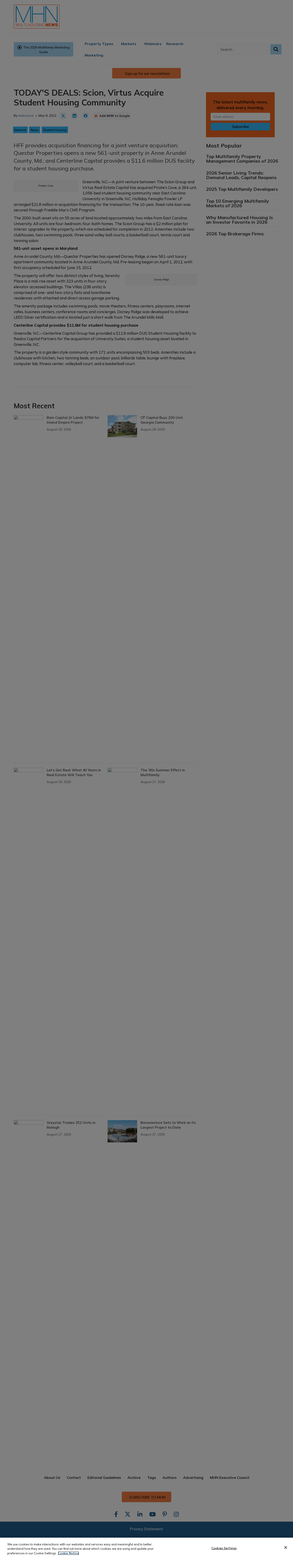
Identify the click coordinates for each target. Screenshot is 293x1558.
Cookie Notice (68, 1553)
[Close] (286, 1547)
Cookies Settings (224, 1548)
